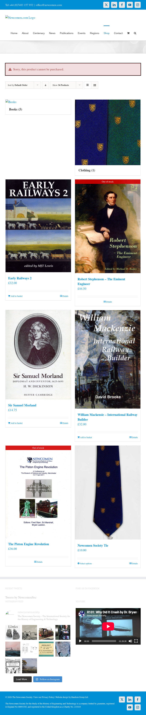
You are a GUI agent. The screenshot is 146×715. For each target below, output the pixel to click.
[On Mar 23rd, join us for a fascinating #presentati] (46, 649)
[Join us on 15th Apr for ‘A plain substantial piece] (12, 649)
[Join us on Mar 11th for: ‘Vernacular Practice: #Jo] (12, 665)
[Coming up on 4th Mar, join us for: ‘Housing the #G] (29, 665)
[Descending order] (45, 85)
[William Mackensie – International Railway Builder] (107, 359)
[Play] (80, 641)
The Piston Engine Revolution (28, 544)
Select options (86, 563)
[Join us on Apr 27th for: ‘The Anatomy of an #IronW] (46, 632)
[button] (135, 32)
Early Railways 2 (20, 278)
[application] (108, 626)
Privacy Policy (48, 697)
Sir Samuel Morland (22, 405)
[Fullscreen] (136, 641)
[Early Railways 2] (38, 225)
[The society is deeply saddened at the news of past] (62, 632)
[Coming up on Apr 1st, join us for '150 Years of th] (29, 649)
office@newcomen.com (49, 5)
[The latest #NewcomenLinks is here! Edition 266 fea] (12, 632)
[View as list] (94, 85)
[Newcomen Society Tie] (107, 493)
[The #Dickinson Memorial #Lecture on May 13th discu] (29, 632)
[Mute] (130, 641)
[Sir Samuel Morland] (38, 354)
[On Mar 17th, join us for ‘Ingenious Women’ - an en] (62, 649)
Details (65, 296)
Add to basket (16, 296)
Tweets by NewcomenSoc (20, 597)
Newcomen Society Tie (93, 545)
